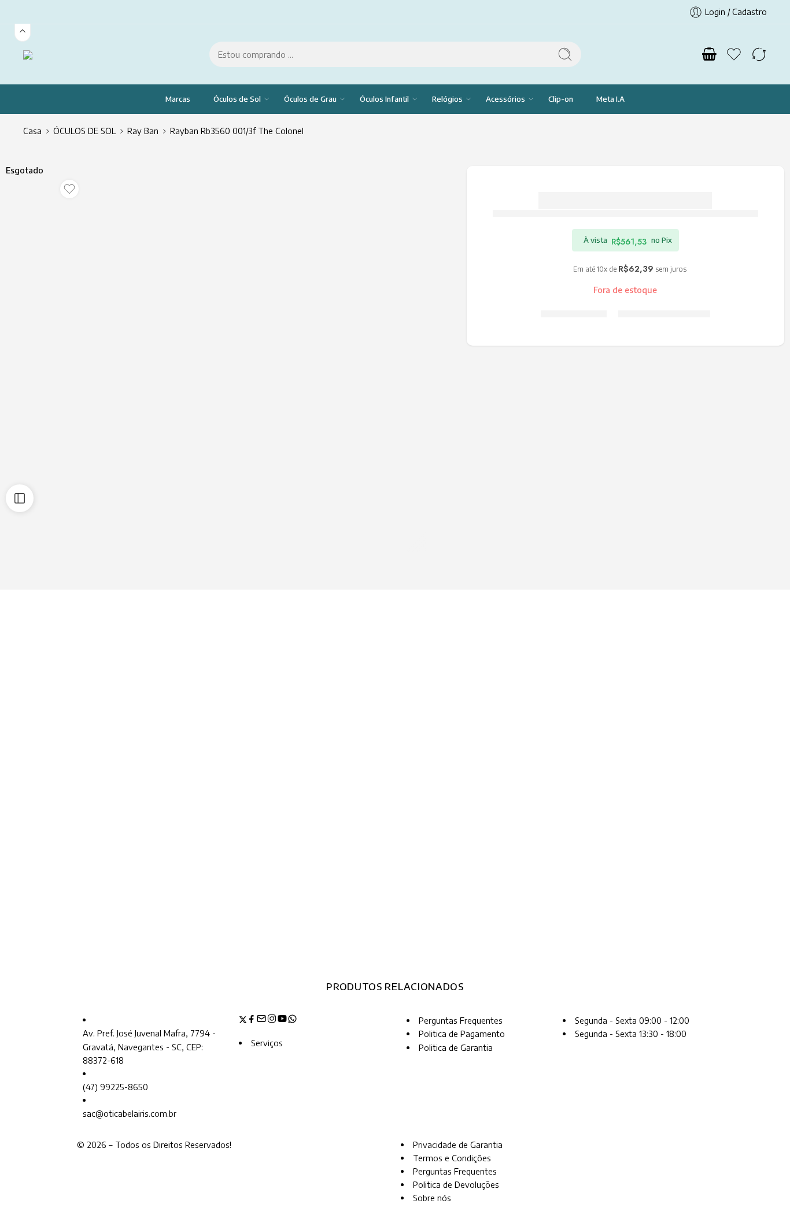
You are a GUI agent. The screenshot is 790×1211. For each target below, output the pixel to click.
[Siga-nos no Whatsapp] (292, 1020)
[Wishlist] (69, 189)
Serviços (267, 1043)
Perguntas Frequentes (461, 1020)
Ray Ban (142, 130)
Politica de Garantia (456, 1047)
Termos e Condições (452, 1158)
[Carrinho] (709, 54)
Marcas (177, 98)
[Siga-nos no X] (243, 1020)
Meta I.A (610, 98)
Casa (32, 130)
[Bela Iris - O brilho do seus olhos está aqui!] (42, 54)
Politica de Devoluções (456, 1184)
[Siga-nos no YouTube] (282, 1020)
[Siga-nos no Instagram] (272, 1020)
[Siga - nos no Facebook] (251, 1020)
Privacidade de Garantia (458, 1144)
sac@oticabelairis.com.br (129, 1113)
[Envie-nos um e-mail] (261, 1020)
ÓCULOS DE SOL (84, 130)
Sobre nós (432, 1198)
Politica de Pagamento (462, 1033)
